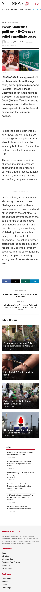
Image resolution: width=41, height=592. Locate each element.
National (14, 10)
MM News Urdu (7, 559)
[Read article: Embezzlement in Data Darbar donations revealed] (20, 396)
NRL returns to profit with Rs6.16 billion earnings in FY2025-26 (18, 431)
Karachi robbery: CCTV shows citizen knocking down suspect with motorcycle (20, 475)
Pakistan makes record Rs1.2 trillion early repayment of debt (20, 453)
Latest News (6, 578)
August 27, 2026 (8, 378)
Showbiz (5, 581)
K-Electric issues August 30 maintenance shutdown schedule (19, 507)
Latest (3, 10)
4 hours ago (11, 491)
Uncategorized (13, 22)
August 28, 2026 (8, 349)
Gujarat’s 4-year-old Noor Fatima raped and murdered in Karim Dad (19, 344)
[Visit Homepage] (18, 3)
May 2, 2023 (29, 42)
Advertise (5, 556)
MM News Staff (18, 42)
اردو (37, 3)
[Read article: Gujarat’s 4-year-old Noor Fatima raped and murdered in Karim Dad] (20, 338)
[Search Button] (3, 3)
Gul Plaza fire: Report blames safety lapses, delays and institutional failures (20, 497)
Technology (6, 588)
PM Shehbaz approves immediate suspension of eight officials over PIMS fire (19, 463)
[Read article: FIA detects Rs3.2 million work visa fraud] (20, 367)
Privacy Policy (7, 568)
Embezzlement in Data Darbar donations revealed (17, 402)
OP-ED (4, 585)
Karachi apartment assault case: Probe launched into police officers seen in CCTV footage (19, 486)
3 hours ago (11, 468)
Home (4, 22)
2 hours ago (11, 457)
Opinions (28, 10)
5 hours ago (11, 511)
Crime (21, 10)
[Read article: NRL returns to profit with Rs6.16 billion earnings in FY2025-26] (20, 425)
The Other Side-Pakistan (11, 562)
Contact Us (6, 565)
